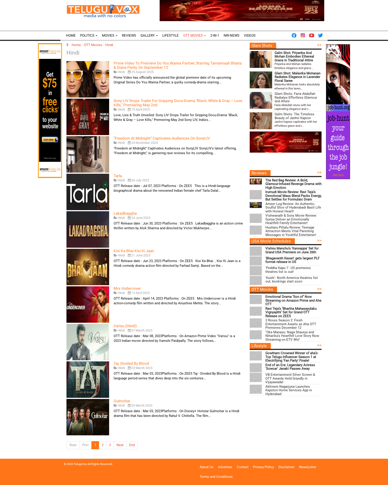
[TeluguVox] (103, 11)
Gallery (148, 35)
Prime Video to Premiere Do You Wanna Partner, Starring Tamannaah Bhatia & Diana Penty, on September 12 (178, 65)
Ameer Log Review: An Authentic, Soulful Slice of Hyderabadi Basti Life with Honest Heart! (293, 207)
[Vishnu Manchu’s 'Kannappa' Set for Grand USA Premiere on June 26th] (256, 251)
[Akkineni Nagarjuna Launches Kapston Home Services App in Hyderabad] (256, 389)
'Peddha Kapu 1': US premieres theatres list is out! (288, 270)
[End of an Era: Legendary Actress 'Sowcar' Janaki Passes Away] (256, 367)
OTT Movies (193, 35)
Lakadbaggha (125, 213)
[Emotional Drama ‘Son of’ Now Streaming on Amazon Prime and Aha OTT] (256, 299)
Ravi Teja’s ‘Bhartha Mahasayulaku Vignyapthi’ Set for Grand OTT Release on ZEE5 (291, 312)
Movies (108, 35)
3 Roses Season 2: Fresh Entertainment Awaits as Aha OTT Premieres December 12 (290, 324)
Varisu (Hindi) (125, 326)
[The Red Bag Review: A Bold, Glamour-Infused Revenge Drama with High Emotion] (256, 182)
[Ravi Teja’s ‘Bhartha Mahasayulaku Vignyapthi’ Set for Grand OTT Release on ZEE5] (256, 311)
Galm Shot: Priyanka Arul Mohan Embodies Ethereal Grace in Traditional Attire (294, 56)
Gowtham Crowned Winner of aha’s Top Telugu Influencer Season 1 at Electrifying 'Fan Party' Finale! (291, 357)
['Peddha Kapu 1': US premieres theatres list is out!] (256, 270)
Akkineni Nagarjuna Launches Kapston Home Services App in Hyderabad (288, 390)
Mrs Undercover (127, 288)
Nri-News (231, 35)
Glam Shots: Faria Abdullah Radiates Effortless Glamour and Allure (296, 97)
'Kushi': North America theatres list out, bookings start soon (291, 279)
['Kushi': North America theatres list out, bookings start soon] (256, 280)
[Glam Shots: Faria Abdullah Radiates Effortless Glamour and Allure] (261, 100)
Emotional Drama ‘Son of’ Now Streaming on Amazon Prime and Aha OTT (293, 300)
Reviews (129, 35)
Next (120, 445)
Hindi (109, 45)
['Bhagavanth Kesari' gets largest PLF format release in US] (256, 261)
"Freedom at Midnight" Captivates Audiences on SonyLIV (162, 138)
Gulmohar (122, 401)
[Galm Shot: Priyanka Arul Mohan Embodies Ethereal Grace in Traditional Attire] (261, 59)
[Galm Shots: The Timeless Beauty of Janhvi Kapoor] (261, 120)
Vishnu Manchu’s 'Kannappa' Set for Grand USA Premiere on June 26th (292, 250)
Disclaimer (286, 467)
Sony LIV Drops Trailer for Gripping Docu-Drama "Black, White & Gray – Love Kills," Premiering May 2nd (178, 102)
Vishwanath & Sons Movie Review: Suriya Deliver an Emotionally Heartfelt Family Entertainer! (291, 219)
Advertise (225, 467)
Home (71, 35)
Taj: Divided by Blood (131, 363)
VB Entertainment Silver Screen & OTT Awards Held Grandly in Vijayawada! (290, 378)
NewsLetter (307, 467)
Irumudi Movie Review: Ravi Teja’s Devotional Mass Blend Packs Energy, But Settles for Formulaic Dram (293, 195)
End (132, 445)
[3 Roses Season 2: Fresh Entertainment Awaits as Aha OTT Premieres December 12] (256, 323)
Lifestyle (170, 35)
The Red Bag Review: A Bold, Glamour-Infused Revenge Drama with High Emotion (293, 184)
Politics (87, 35)
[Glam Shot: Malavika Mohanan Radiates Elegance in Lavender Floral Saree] (261, 79)
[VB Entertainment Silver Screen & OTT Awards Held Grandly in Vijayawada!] (256, 377)
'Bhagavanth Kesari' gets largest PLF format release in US (292, 260)
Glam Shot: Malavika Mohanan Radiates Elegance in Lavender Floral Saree (297, 77)
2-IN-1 (214, 35)
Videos (250, 35)
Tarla (118, 176)
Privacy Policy (263, 467)
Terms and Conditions (216, 477)
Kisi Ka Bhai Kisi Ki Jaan (134, 251)
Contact (243, 467)
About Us (207, 467)
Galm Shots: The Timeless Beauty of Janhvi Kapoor (294, 116)
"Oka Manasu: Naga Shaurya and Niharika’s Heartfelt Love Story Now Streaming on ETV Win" (292, 336)
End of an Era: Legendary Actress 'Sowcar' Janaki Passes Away (290, 367)
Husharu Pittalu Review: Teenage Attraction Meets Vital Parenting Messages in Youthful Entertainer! (290, 231)
